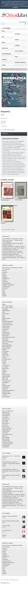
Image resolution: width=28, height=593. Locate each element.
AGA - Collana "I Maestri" (7, 307)
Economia (4, 270)
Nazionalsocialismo (6, 283)
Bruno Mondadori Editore (7, 321)
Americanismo (5, 288)
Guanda (4, 357)
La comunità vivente (6, 530)
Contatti (3, 65)
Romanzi (4, 294)
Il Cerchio (4, 360)
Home (3, 31)
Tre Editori (4, 395)
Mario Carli (4, 436)
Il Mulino (4, 362)
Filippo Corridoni (5, 426)
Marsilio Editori (5, 368)
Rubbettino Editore (6, 385)
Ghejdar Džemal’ (6, 431)
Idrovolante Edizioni (6, 359)
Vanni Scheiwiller (6, 396)
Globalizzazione (5, 278)
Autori (16, 56)
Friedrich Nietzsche (6, 429)
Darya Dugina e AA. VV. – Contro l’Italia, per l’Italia (11, 457)
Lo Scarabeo (5, 366)
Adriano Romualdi (6, 414)
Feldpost (4, 535)
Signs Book (4, 388)
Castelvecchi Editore (6, 323)
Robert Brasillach (6, 445)
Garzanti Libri (5, 354)
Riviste (3, 42)
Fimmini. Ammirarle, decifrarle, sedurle (10, 521)
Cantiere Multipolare (6, 53)
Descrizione (5, 133)
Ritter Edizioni (5, 382)
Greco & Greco (5, 356)
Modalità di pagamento (20, 62)
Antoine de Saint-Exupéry (7, 411)
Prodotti (12, 69)
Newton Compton (6, 374)
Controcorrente (5, 329)
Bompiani (4, 320)
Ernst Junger (5, 421)
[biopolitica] (14, 90)
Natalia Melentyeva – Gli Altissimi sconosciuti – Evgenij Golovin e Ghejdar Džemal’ (11, 463)
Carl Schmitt (5, 417)
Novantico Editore (6, 376)
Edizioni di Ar (5, 343)
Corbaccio (4, 330)
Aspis (3, 316)
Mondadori (4, 371)
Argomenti (4, 59)
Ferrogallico (4, 352)
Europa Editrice (5, 351)
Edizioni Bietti (5, 340)
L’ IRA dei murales (6, 525)
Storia (3, 291)
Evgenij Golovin (5, 423)
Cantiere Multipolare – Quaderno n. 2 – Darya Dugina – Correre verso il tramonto (11, 470)
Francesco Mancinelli (7, 428)
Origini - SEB (5, 377)
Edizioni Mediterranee (7, 345)
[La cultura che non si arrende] (14, 15)
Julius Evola (5, 48)
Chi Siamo (17, 33)
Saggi (3, 292)
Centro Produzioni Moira (7, 324)
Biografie (4, 295)
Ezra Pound (4, 425)
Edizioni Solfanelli (6, 348)
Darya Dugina (5, 420)
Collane (17, 39)
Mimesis (4, 370)
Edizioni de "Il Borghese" (7, 341)
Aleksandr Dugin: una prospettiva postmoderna (12, 267)
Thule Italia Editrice (6, 393)
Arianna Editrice (5, 313)
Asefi (3, 315)
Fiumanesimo (5, 281)
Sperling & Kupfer (6, 391)
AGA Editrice (5, 309)
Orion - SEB (5, 379)
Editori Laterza (5, 335)
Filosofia (4, 275)
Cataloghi (17, 45)
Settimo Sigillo (5, 387)
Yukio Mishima (5, 446)
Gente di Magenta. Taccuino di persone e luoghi (11, 476)
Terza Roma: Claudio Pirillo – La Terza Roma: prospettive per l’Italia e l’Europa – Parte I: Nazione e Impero (13, 257)
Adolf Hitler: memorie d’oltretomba (9, 516)
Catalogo (7, 69)
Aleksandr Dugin (5, 412)
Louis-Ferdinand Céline (7, 434)
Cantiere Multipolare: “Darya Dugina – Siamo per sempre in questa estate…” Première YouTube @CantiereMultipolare (12, 240)
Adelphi (4, 304)
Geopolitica (4, 277)
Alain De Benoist (6, 415)
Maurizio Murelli (5, 439)
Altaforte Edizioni (6, 310)
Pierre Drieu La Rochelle (7, 442)
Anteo (3, 312)
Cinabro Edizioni (5, 327)
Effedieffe (4, 349)
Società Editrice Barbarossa (10, 129)
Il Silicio (4, 363)
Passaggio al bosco (6, 380)
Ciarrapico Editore (6, 326)
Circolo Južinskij (19, 51)
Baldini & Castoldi (6, 318)
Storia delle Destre (6, 286)
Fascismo (4, 280)
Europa (3, 273)
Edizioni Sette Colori (6, 346)
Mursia (3, 373)
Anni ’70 (4, 289)
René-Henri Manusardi (7, 443)
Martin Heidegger (6, 437)
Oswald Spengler (6, 440)
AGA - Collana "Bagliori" (7, 305)
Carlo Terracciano (6, 418)
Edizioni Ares (5, 338)
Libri (3, 36)
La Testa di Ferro (6, 365)
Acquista (3, 201)
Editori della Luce (6, 334)
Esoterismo (4, 272)
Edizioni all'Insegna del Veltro (8, 337)
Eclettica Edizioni (6, 332)
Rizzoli (3, 384)
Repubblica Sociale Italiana (8, 284)
